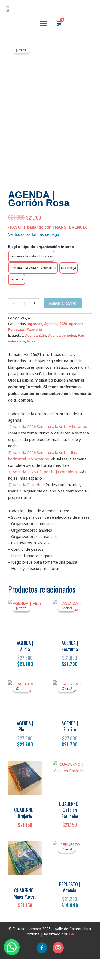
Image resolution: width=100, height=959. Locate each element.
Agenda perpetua (62, 335)
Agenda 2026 (35, 335)
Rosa (31, 341)
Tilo (72, 934)
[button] (43, 23)
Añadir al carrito (62, 303)
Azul (81, 335)
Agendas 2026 (55, 324)
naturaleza (16, 341)
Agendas (35, 324)
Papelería (34, 330)
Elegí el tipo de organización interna (41, 246)
